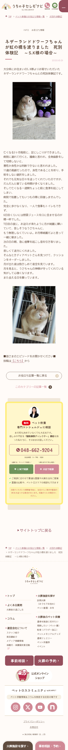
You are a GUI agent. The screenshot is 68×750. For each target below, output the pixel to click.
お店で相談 (48, 469)
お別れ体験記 (56, 548)
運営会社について (17, 628)
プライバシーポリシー (34, 721)
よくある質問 (14, 605)
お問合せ (34, 727)
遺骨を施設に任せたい (47, 622)
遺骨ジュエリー (44, 638)
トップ (11, 596)
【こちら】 (17, 361)
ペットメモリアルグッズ (49, 634)
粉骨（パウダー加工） (47, 630)
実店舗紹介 (12, 637)
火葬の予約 (47, 660)
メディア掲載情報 (15, 641)
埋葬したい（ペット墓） (49, 626)
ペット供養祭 (43, 642)
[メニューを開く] (63, 6)
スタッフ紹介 (13, 633)
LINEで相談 (22, 469)
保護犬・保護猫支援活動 (18, 645)
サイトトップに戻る (36, 530)
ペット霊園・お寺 (45, 608)
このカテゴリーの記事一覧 (31, 387)
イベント (41, 646)
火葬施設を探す (46, 596)
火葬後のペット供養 (49, 617)
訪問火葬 (46, 602)
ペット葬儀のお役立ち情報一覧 (30, 548)
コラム (11, 618)
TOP (10, 548)
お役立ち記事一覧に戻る (32, 375)
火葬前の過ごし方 (15, 610)
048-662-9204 (37, 450)
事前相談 (18, 660)
